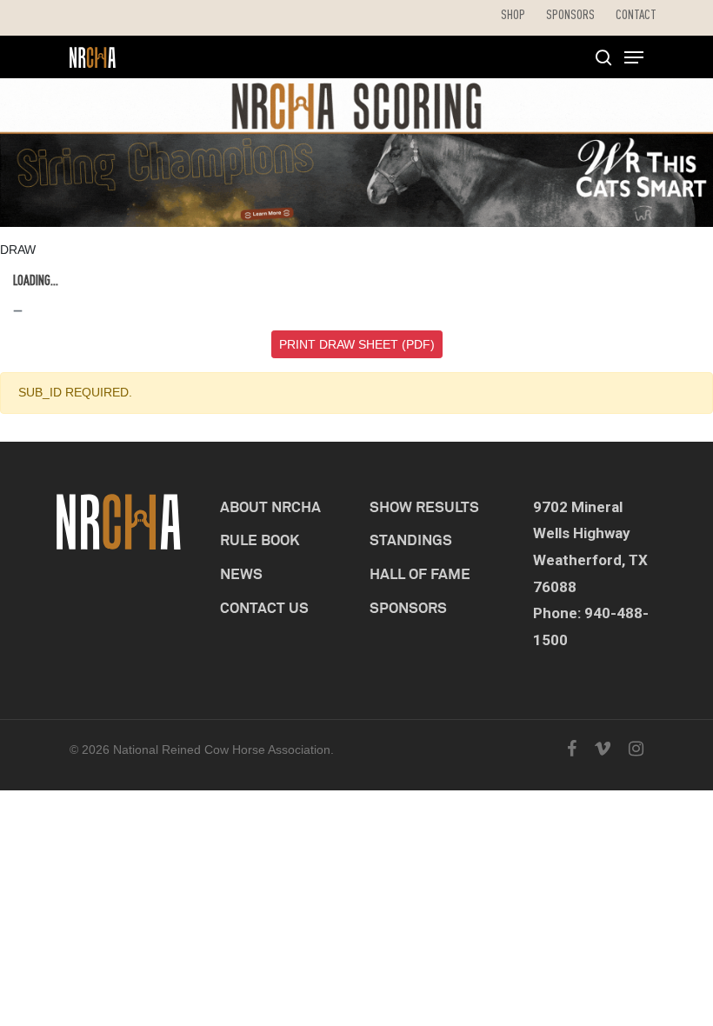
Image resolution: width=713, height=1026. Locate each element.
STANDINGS (411, 539)
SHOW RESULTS (424, 506)
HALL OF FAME (420, 573)
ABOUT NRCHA (270, 506)
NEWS (241, 573)
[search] (603, 57)
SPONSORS (408, 607)
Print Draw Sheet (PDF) (357, 344)
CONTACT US (264, 607)
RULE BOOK (260, 539)
